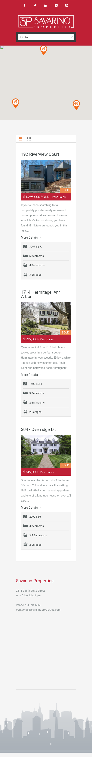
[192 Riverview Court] (46, 176)
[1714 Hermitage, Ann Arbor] (46, 318)
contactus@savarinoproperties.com (38, 609)
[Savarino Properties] (46, 21)
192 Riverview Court (40, 154)
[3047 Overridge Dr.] (46, 451)
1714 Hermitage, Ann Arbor (41, 294)
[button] (43, 50)
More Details (30, 237)
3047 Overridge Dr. (38, 429)
